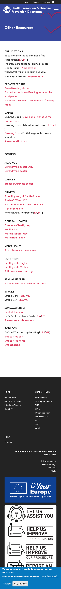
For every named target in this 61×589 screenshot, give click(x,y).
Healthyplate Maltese (17, 267)
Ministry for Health (43, 401)
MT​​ (54, 125)
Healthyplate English (16, 263)
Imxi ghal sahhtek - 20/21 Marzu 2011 (25, 204)
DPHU (37, 409)
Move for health (14, 208)
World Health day (15, 237)
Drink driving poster (16, 171)
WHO (37, 428)
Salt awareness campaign (19, 271)
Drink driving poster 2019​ (19, 166)
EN (20, 59)
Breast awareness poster (19, 183)
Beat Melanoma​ (14, 312)
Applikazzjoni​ (29, 68)
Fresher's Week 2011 (16, 200)
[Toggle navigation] (56, 9)
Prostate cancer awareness (20, 250)
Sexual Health (41, 397)
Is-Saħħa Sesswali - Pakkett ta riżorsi (26, 283)
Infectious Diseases (13, 405)
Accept (7, 583)
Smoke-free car (14, 336)
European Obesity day (17, 225)
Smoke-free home (15, 340)
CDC (37, 424)
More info (52, 576)
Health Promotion (13, 401)
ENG (23, 295)
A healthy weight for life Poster (23, 196)
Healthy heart (12, 229)
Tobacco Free (41, 416)
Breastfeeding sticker (17, 88)
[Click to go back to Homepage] (27, 9)
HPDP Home (10, 397)
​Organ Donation (42, 413)
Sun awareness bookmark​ (19, 320)
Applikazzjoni (35, 76)
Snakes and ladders (16, 141)
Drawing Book (13, 133)
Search (47, 2)
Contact (8, 442)
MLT (29, 295)
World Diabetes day (16, 233)
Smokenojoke (12, 344)
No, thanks (20, 583)
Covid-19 (9, 409)
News (27, 2)
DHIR (37, 405)
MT (25, 59)
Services (36, 2)
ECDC (37, 420)
